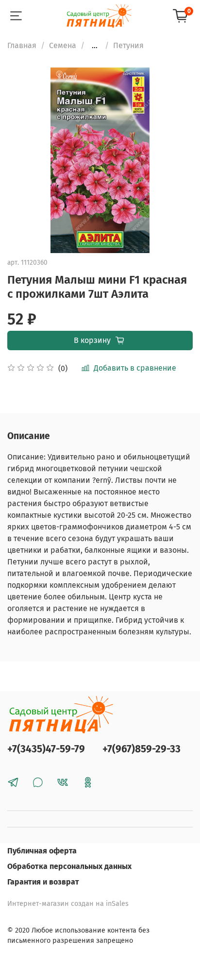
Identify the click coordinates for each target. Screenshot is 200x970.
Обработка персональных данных (69, 866)
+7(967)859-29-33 (141, 749)
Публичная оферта (42, 850)
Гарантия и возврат (43, 881)
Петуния (128, 45)
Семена (62, 45)
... (95, 45)
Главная (21, 45)
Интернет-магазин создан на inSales (68, 904)
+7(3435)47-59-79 (46, 749)
